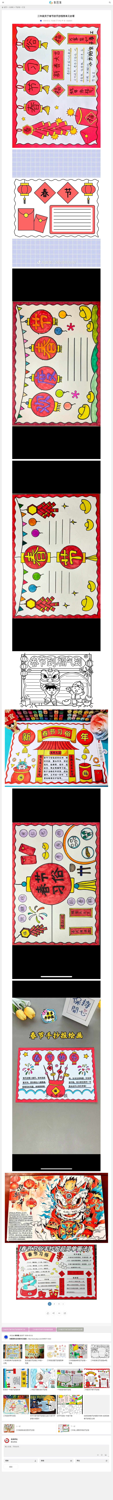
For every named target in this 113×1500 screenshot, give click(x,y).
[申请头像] (107, 1440)
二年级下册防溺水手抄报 (38, 1389)
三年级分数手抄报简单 (11, 1360)
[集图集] (56, 2)
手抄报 (17, 7)
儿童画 (11, 7)
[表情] (102, 1455)
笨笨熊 (17, 1335)
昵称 (6, 1460)
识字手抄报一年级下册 (64, 1416)
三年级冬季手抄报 (9, 1416)
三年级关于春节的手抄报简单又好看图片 (15, 1329)
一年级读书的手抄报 (64, 1389)
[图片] (105, 1455)
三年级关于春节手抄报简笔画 (43, 1329)
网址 (78, 1460)
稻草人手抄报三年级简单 (100, 1360)
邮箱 (42, 1460)
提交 (10, 1467)
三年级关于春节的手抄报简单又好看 (70, 1329)
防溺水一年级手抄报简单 (11, 1389)
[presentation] (97, 1348)
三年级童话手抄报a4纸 (55, 1360)
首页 (5, 7)
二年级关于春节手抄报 (91, 1389)
